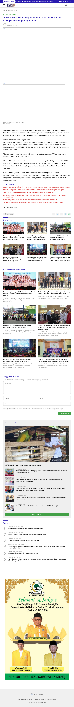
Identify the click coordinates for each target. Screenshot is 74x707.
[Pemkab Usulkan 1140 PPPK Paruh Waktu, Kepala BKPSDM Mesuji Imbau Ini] (9, 507)
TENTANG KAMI (51, 699)
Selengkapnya (36, 514)
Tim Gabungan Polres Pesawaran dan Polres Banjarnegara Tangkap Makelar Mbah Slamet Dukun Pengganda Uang (37, 560)
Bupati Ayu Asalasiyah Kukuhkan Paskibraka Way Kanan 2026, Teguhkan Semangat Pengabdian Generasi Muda (34, 196)
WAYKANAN (12, 14)
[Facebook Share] (53, 214)
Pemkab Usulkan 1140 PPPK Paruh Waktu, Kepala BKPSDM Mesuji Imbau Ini (39, 506)
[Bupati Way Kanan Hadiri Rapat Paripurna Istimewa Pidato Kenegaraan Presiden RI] (37, 249)
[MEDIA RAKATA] (10, 5)
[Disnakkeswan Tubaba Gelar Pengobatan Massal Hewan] (37, 444)
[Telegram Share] (65, 214)
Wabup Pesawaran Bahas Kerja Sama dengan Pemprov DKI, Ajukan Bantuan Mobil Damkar (41, 498)
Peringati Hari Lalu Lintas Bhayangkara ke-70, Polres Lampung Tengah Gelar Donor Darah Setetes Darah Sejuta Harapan (40, 489)
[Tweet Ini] (57, 214)
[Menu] (4, 5)
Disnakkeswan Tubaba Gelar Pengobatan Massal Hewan (23, 466)
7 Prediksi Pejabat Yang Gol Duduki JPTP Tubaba (23, 540)
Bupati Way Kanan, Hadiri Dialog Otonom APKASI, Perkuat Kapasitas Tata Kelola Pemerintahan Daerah (36, 187)
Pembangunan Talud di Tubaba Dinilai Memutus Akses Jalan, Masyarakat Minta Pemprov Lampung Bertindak (36, 547)
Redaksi (9, 24)
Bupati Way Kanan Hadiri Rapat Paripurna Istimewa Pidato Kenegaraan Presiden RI (30, 200)
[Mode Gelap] (66, 5)
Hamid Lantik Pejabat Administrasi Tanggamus (23, 553)
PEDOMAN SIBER (39, 699)
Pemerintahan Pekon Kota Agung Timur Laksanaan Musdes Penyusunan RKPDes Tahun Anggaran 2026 (41, 471)
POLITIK (5, 14)
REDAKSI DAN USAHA (25, 699)
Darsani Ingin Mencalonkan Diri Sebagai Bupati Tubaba (25, 528)
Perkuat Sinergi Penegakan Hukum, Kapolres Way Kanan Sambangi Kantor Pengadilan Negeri (33, 190)
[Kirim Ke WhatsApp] (69, 214)
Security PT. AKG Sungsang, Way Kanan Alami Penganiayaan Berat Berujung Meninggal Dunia (33, 202)
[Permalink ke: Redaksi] (4, 24)
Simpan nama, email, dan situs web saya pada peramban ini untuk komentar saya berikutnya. (34, 408)
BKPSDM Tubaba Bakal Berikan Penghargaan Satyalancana (27, 534)
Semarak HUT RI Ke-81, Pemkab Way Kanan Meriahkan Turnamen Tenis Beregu (28, 192)
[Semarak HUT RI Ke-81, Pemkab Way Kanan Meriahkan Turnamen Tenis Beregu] (60, 228)
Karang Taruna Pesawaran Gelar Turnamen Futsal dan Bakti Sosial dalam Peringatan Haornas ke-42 (39, 480)
